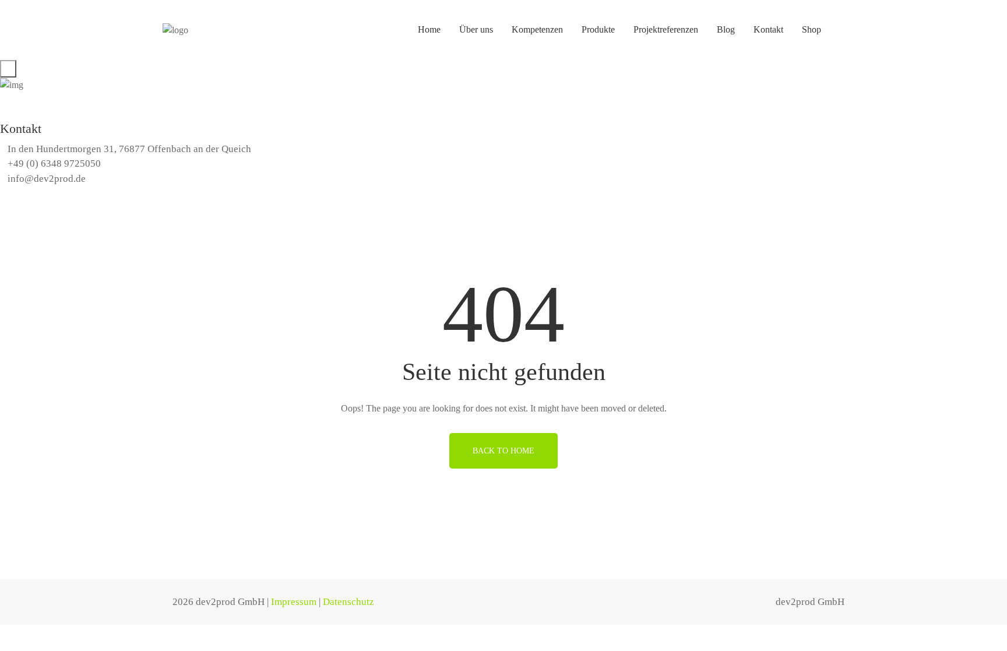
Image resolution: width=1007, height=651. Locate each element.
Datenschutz (348, 601)
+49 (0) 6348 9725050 (54, 163)
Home (429, 29)
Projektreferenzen (665, 29)
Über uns (476, 29)
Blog (726, 29)
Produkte (598, 29)
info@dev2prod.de (47, 178)
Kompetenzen (537, 29)
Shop (811, 29)
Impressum (293, 601)
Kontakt (768, 29)
